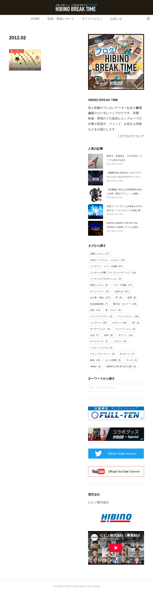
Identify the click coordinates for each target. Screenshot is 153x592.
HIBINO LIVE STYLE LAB (121, 366)
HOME (35, 18)
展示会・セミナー (125, 303)
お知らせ (116, 18)
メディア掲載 (122, 284)
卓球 (108, 335)
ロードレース (99, 341)
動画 (95, 359)
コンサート (98, 322)
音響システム (99, 253)
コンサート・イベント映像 (106, 266)
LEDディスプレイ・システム (107, 259)
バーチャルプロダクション (105, 278)
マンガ (131, 359)
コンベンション (125, 328)
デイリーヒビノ (92, 18)
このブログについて (130, 136)
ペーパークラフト (101, 316)
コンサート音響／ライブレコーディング (113, 272)
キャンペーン (99, 291)
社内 (95, 309)
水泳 (94, 335)
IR (119, 297)
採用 (131, 297)
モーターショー (100, 328)
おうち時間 (113, 359)
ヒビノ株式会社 (98, 502)
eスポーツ (127, 353)
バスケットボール (101, 347)
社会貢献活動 (99, 303)
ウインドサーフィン (102, 353)
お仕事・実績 (100, 297)
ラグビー (119, 341)
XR (135, 322)
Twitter (95, 366)
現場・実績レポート (60, 18)
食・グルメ (16, 51)
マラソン (125, 335)
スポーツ (119, 322)
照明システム (99, 284)
